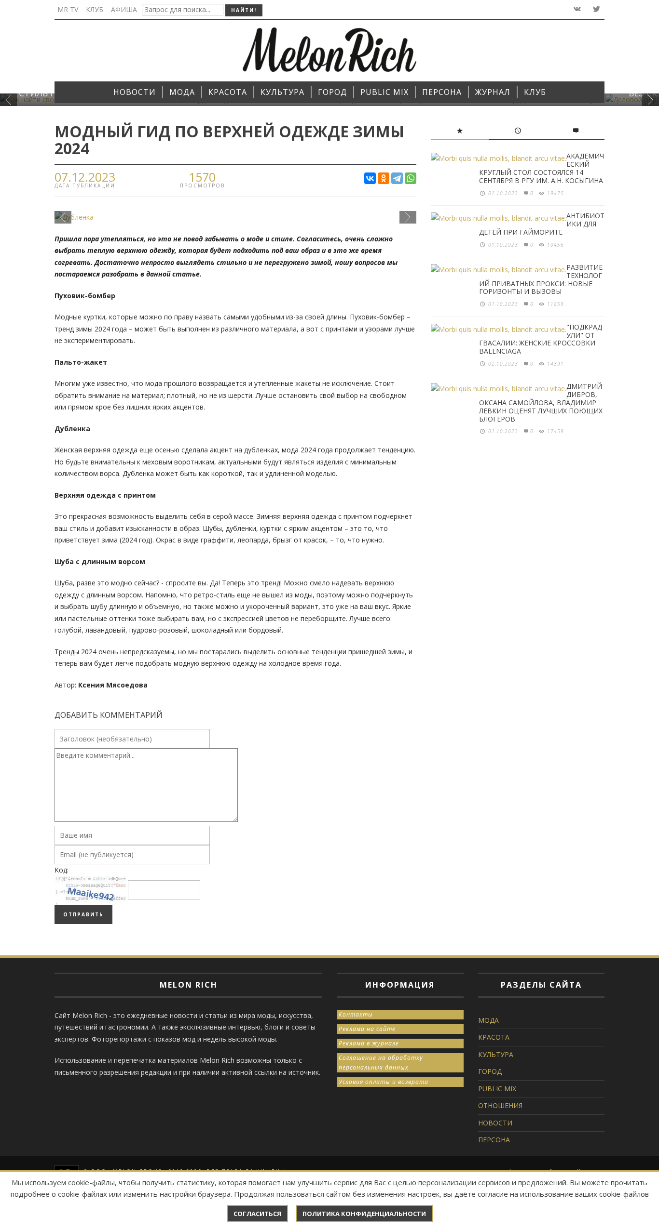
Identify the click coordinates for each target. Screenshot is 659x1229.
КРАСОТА (493, 1037)
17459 (555, 431)
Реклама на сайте (367, 1029)
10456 (555, 244)
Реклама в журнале (369, 1043)
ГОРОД (490, 1071)
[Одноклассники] (383, 178)
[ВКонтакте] (370, 178)
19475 (555, 193)
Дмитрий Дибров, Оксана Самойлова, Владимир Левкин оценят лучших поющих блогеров (541, 402)
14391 (555, 363)
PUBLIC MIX (497, 1088)
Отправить (83, 914)
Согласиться (257, 1213)
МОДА (488, 1020)
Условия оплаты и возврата (383, 1082)
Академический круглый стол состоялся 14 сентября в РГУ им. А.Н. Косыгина (541, 168)
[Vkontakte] (576, 9)
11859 (555, 304)
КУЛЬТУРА (495, 1054)
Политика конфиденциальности (364, 1213)
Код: (62, 869)
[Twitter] (595, 9)
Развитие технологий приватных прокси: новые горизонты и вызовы (541, 279)
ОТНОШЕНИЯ (500, 1105)
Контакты (356, 1014)
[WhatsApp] (410, 178)
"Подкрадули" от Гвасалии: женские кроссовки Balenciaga (540, 339)
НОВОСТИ (495, 1122)
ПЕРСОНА (494, 1139)
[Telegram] (397, 178)
